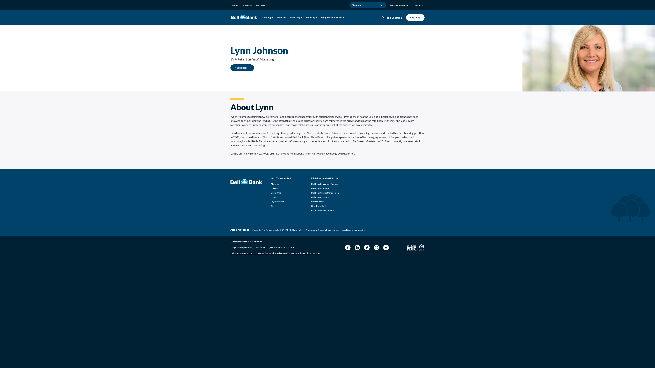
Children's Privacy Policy (264, 253)
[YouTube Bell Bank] (386, 247)
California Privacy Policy (241, 253)
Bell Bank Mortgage (320, 188)
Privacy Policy (283, 253)
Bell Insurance (317, 201)
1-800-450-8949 (255, 241)
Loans (280, 17)
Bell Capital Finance (320, 197)
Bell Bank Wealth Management (325, 192)
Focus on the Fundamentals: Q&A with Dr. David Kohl (277, 230)
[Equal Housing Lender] (422, 247)
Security (316, 253)
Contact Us (276, 192)
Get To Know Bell (398, 5)
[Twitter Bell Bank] (367, 247)
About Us (275, 184)
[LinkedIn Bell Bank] (357, 247)
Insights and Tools (331, 17)
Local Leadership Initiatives (354, 230)
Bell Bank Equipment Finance (324, 184)
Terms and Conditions (301, 253)
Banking (266, 17)
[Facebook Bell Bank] (348, 247)
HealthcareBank (318, 206)
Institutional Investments (322, 210)
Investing (295, 17)
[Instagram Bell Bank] (376, 247)
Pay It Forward (277, 201)
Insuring (310, 17)
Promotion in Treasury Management (322, 230)
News (273, 197)
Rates (273, 206)
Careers (274, 188)
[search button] (382, 5)
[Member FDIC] (411, 248)
